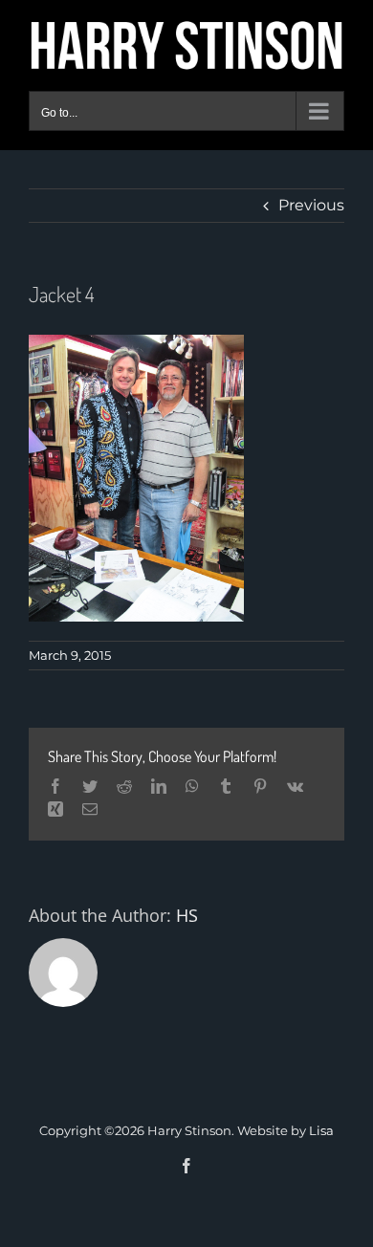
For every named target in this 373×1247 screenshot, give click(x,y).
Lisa (321, 1130)
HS (187, 915)
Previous (311, 205)
